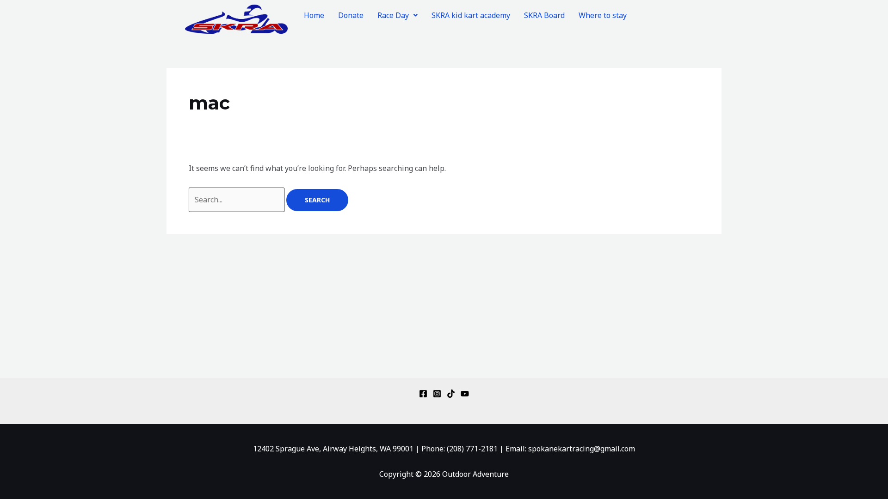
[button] (397, 15)
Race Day (393, 15)
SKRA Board (544, 15)
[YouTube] (465, 393)
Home (314, 15)
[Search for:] (237, 200)
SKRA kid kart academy (471, 15)
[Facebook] (423, 393)
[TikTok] (451, 393)
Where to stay (603, 15)
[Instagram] (437, 393)
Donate (351, 15)
